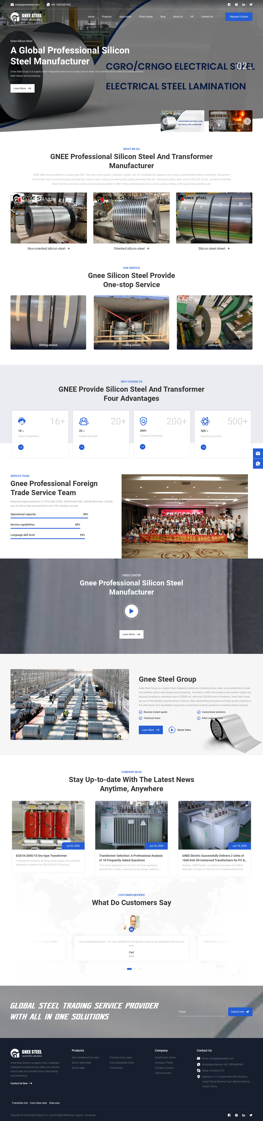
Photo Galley (146, 16)
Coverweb (90, 1115)
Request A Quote (239, 16)
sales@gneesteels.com (221, 1058)
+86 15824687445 (233, 1064)
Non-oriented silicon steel (85, 1057)
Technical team (163, 1073)
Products (107, 16)
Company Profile (164, 1062)
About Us (178, 16)
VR (191, 16)
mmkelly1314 (217, 1070)
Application (125, 16)
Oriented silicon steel (121, 1057)
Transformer (116, 1067)
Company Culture (164, 1067)
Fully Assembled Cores (122, 1062)
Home (91, 16)
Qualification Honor (165, 1057)
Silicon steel (78, 1067)
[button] (165, 121)
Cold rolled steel (38, 1103)
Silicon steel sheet (81, 1062)
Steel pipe (54, 1103)
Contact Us (207, 16)
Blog (163, 16)
